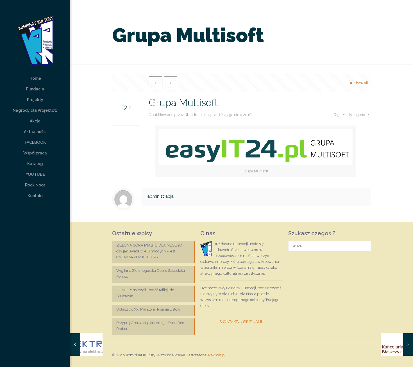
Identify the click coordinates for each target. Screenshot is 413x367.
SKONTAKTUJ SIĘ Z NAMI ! (241, 322)
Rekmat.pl (217, 355)
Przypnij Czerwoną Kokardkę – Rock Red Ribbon (150, 326)
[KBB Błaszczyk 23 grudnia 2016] (397, 344)
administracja (202, 115)
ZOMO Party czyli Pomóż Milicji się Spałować (145, 293)
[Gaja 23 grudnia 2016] (86, 344)
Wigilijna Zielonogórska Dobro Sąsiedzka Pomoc (150, 273)
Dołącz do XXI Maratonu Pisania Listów (148, 309)
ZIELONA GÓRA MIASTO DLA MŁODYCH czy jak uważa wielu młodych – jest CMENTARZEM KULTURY (150, 251)
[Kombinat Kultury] (35, 36)
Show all (361, 83)
